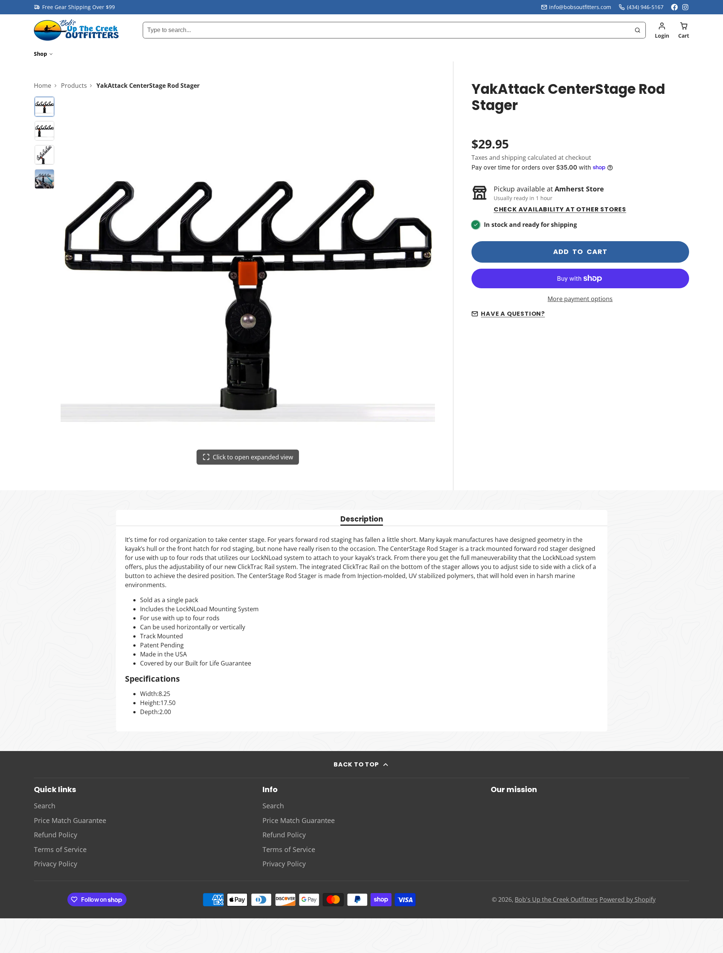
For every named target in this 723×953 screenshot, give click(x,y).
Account (662, 30)
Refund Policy (55, 834)
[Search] (637, 30)
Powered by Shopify (627, 899)
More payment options (580, 299)
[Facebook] (674, 7)
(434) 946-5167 (645, 7)
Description (361, 520)
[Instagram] (685, 7)
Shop (40, 53)
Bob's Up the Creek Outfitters (556, 899)
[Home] (76, 30)
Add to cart (580, 251)
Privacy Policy (55, 863)
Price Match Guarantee (70, 820)
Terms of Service (60, 849)
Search (44, 805)
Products (74, 85)
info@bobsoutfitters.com (580, 7)
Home (42, 85)
